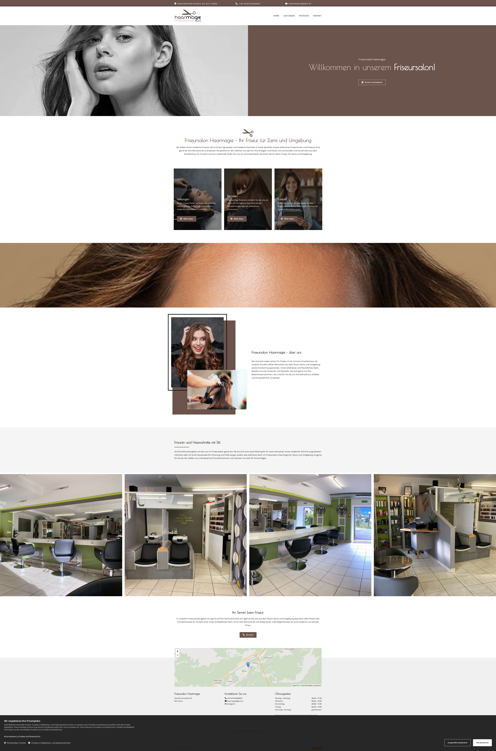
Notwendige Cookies (16, 743)
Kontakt (317, 15)
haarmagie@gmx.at (235, 701)
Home (276, 15)
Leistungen (289, 15)
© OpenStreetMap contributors (310, 685)
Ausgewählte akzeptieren (457, 743)
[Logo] (191, 16)
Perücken (304, 15)
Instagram (231, 704)
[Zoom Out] (178, 655)
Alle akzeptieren (482, 743)
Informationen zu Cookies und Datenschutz (22, 736)
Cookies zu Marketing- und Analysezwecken (51, 743)
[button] (372, 82)
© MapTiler (295, 685)
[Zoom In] (178, 651)
